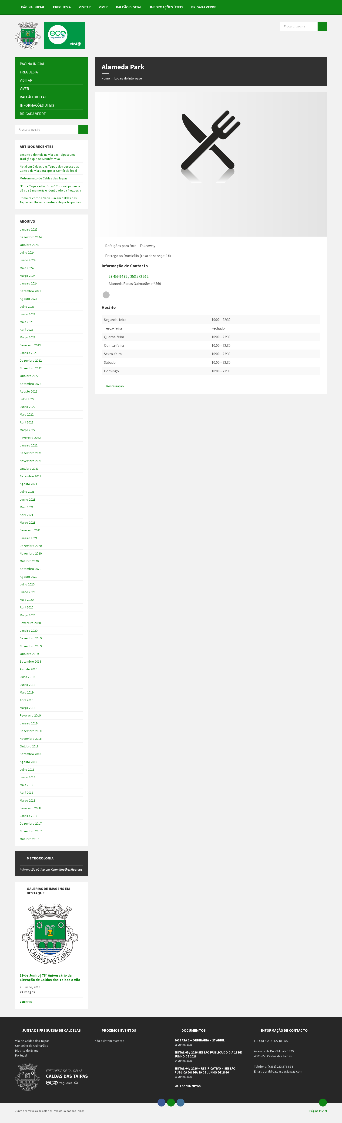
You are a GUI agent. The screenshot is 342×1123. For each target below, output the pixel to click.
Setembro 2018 (30, 754)
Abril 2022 (26, 422)
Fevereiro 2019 (30, 715)
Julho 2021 (27, 491)
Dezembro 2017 (31, 823)
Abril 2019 (26, 700)
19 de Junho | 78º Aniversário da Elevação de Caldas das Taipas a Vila (50, 977)
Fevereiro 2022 (30, 438)
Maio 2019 (27, 692)
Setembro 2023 (30, 291)
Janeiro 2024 (28, 283)
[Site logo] (50, 47)
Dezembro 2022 (31, 360)
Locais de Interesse (128, 78)
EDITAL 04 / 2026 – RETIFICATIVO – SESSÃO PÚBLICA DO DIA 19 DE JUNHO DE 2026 (204, 1070)
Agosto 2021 (28, 484)
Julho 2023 (27, 306)
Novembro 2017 (31, 831)
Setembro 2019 (30, 661)
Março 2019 (27, 708)
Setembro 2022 (30, 384)
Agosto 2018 (28, 762)
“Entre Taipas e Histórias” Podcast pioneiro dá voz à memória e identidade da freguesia (50, 188)
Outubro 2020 (29, 561)
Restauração (115, 386)
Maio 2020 (27, 600)
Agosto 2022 (28, 391)
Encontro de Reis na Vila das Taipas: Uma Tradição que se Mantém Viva (48, 156)
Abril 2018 (26, 792)
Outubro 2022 (29, 376)
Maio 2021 (27, 507)
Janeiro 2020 (28, 630)
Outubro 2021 (29, 468)
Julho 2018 (27, 769)
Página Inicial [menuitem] (318, 1111)
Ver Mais (26, 1001)
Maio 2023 (27, 322)
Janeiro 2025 (28, 229)
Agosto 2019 (28, 669)
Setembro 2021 (30, 476)
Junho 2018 (27, 777)
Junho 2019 (27, 685)
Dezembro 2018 (31, 731)
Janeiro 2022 (28, 445)
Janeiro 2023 (28, 353)
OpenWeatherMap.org (66, 869)
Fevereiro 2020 (30, 623)
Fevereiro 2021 (30, 530)
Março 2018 (27, 800)
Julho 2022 (27, 399)
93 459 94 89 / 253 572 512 (128, 276)
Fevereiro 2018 (30, 808)
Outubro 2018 (29, 746)
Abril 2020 (26, 607)
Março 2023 (27, 337)
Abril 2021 (26, 515)
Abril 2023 (26, 329)
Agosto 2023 (28, 299)
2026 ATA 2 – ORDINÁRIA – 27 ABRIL (199, 1040)
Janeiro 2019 (28, 723)
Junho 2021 (27, 499)
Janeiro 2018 (28, 816)
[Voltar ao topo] (323, 1102)
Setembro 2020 (30, 569)
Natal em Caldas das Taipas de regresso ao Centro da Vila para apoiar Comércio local (50, 168)
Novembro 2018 (31, 739)
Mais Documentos (187, 1086)
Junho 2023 (27, 314)
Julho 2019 (27, 677)
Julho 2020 (27, 584)
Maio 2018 (27, 785)
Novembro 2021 (31, 461)
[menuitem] (33, 7)
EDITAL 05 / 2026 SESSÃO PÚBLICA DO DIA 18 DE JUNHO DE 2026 (208, 1054)
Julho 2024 (27, 252)
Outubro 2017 (29, 839)
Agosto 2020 (28, 577)
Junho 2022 (27, 407)
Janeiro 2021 (28, 538)
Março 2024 (27, 276)
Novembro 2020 (31, 553)
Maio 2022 (27, 414)
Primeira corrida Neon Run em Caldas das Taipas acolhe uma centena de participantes (50, 200)
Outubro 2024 (29, 245)
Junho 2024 (27, 260)
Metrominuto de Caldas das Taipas (43, 178)
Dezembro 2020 (31, 546)
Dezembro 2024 (31, 237)
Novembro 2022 (31, 368)
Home (106, 78)
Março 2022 (27, 430)
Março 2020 (27, 615)
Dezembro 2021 (31, 453)
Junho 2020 (27, 592)
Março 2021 (27, 522)
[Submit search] (322, 26)
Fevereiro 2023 (30, 345)
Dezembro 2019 (31, 638)
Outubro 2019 (29, 654)
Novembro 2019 (31, 646)
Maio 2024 (27, 268)
